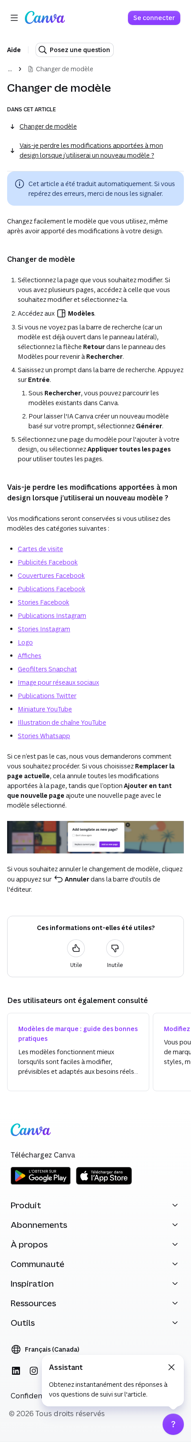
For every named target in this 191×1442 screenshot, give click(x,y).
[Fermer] (171, 1367)
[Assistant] (173, 1424)
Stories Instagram (44, 629)
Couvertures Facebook (51, 575)
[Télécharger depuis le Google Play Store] (41, 1183)
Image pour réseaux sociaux (58, 682)
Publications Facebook (51, 589)
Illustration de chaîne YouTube (62, 722)
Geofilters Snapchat (47, 669)
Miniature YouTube (45, 709)
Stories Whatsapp (44, 735)
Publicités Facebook (48, 562)
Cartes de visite (40, 548)
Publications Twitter (47, 695)
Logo (25, 642)
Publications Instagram (52, 615)
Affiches (29, 655)
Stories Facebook (43, 602)
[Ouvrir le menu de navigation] (14, 18)
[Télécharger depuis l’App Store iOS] (104, 1183)
